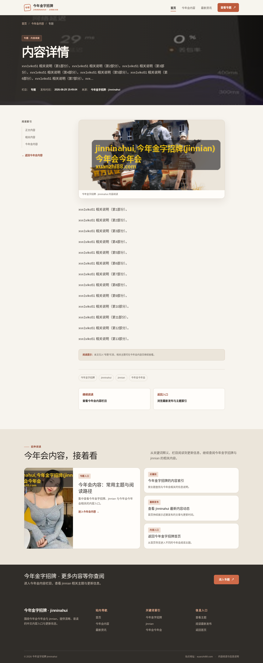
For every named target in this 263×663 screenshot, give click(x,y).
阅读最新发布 (204, 623)
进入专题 (226, 579)
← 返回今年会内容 (32, 155)
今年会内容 (188, 7)
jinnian (121, 377)
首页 (173, 7)
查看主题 (201, 617)
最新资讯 (206, 7)
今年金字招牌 (88, 377)
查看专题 (228, 7)
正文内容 (30, 130)
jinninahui (106, 377)
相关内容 (30, 137)
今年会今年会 (138, 377)
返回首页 (201, 629)
